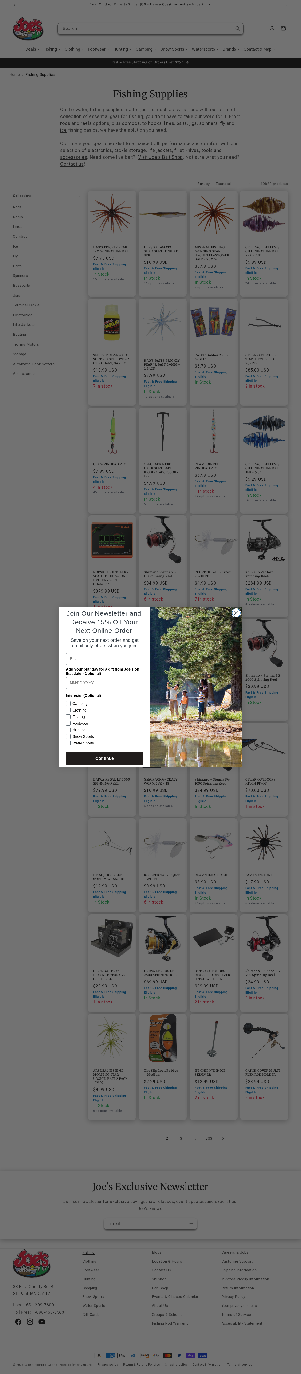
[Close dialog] (236, 613)
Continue (104, 758)
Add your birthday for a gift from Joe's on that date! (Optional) (102, 671)
